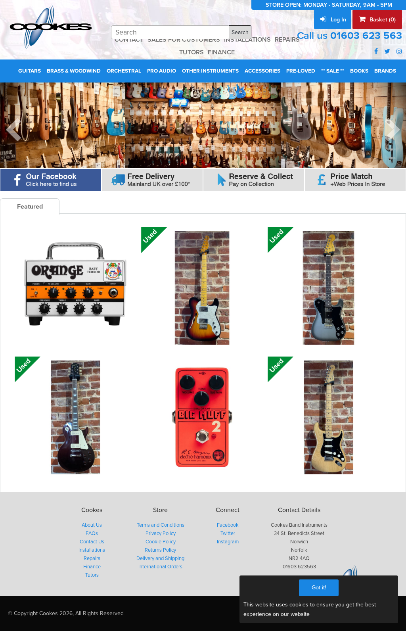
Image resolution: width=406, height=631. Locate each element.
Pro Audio (161, 71)
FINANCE (221, 52)
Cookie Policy (161, 542)
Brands (385, 71)
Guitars (29, 71)
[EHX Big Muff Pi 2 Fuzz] (201, 417)
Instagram (228, 542)
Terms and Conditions (160, 525)
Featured (30, 207)
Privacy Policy (161, 533)
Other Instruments (210, 71)
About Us (92, 525)
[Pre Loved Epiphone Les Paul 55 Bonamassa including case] (75, 417)
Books (359, 71)
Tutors (92, 575)
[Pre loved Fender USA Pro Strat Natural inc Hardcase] (328, 417)
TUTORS (191, 52)
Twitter (227, 533)
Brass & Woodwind (74, 71)
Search (240, 32)
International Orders (160, 567)
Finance (92, 567)
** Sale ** (332, 71)
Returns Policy (160, 550)
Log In (337, 19)
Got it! (319, 587)
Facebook (228, 525)
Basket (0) (382, 19)
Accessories (262, 71)
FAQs (92, 533)
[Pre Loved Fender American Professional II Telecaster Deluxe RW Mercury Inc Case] (328, 288)
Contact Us (92, 542)
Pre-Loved (300, 71)
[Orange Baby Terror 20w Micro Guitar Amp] (75, 288)
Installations (92, 550)
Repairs (92, 558)
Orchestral (124, 71)
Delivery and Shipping (160, 558)
